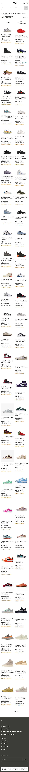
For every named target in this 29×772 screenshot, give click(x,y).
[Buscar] (26, 8)
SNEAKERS (14, 13)
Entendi (22, 769)
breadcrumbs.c (7, 13)
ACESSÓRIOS (4, 746)
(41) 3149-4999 (5, 729)
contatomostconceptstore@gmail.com (11, 731)
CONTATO (4, 749)
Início (2, 13)
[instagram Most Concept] (1, 721)
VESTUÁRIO (4, 741)
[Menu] (2, 3)
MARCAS (3, 738)
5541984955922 (5, 726)
